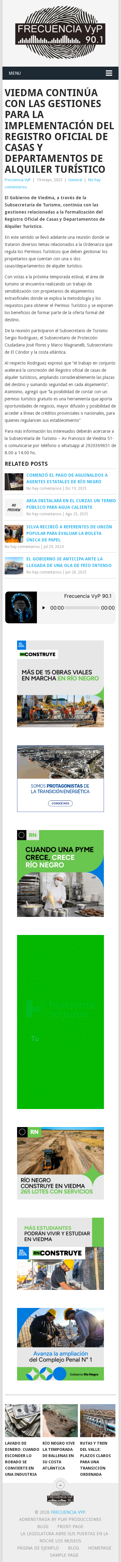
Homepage (99, 1547)
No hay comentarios (43, 488)
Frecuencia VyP (18, 179)
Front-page (70, 1526)
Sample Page (64, 1555)
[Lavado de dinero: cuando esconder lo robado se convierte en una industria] (22, 1420)
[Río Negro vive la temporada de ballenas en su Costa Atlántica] (60, 1420)
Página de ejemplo (38, 1547)
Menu (15, 73)
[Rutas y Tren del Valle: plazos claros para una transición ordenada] (97, 1420)
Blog (42, 1526)
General (75, 179)
